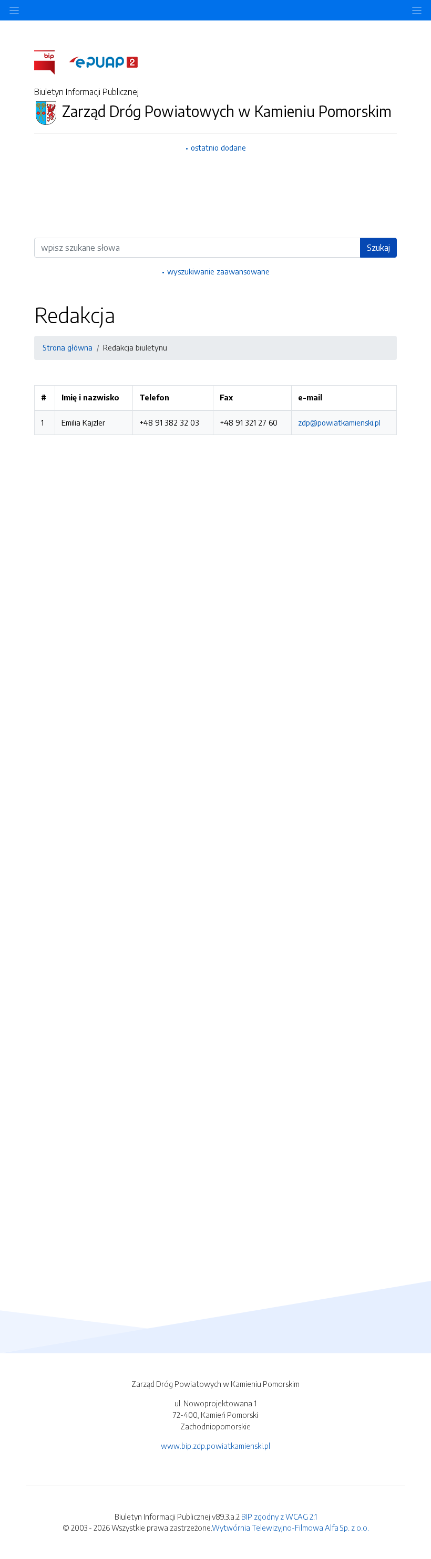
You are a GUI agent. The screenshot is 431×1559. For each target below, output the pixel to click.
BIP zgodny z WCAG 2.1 (279, 1516)
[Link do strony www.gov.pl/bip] (50, 61)
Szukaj (378, 247)
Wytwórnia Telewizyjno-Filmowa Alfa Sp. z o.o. (290, 1527)
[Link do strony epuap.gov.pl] (103, 61)
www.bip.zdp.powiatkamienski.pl (215, 1445)
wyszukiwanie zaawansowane (218, 271)
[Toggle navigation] (417, 10)
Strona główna (68, 347)
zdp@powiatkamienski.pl (339, 422)
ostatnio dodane (218, 147)
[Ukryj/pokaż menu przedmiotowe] (14, 10)
